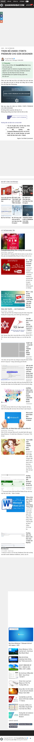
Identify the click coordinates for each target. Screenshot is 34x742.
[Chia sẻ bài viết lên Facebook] (1, 16)
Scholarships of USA (25, 724)
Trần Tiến (11, 58)
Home (2, 48)
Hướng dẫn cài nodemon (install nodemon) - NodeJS (26, 714)
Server (29, 5)
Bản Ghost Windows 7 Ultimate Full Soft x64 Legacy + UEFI (20, 644)
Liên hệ (9, 1)
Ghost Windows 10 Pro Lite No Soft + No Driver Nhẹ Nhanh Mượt (26, 651)
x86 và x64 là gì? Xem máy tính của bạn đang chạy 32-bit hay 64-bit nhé (29, 371)
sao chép (13, 739)
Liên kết (3, 1)
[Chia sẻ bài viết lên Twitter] (1, 18)
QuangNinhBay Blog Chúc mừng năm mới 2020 (16, 250)
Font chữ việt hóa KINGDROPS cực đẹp (6, 199)
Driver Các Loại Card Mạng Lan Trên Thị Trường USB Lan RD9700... (25, 683)
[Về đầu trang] (30, 738)
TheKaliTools (13, 724)
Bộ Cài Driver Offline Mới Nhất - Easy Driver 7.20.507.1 (26, 675)
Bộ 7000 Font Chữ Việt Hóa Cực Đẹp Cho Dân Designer (28, 200)
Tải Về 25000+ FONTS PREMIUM (17, 117)
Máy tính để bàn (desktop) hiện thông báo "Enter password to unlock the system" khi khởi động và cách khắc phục (26, 659)
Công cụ (15, 1)
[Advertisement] (17, 29)
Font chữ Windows (9, 48)
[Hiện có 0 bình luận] (1, 13)
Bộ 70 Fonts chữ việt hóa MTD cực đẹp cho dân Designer (17, 220)
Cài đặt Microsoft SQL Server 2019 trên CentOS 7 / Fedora (29, 324)
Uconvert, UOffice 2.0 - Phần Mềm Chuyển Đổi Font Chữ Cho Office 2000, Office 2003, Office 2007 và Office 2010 (26, 707)
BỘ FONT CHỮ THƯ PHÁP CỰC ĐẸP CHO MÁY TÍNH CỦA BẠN (16, 200)
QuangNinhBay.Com (21, 738)
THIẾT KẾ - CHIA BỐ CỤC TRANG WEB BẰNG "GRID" (29, 348)
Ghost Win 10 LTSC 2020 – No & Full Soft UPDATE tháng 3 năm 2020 (26, 691)
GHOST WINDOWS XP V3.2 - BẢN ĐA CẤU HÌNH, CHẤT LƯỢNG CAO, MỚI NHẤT (25, 667)
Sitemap (22, 1)
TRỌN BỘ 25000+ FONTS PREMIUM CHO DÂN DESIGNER (28, 220)
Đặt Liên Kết (13, 726)
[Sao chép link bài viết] (1, 21)
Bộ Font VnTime (6, 217)
